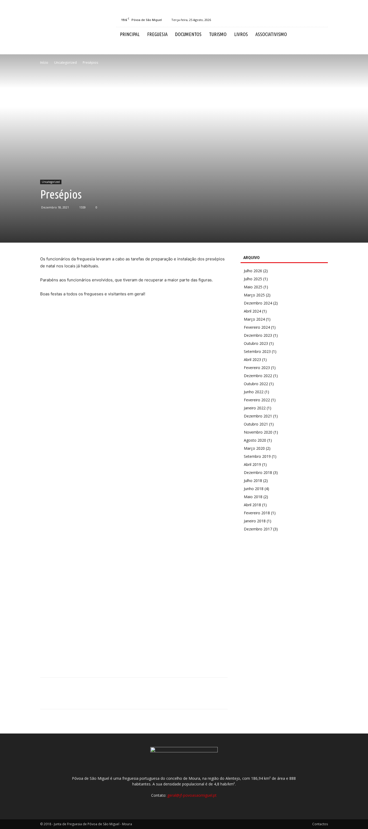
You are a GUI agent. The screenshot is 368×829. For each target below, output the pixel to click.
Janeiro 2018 (255, 520)
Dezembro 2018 (258, 472)
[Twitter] (58, 698)
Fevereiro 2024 (257, 327)
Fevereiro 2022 (257, 399)
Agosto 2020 (255, 440)
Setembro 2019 (257, 456)
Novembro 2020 (258, 432)
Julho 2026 (253, 270)
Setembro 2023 (257, 351)
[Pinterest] (70, 698)
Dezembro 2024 (258, 303)
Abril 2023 (252, 359)
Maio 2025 (253, 286)
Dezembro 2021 (258, 416)
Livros (241, 34)
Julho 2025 (253, 278)
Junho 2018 (253, 488)
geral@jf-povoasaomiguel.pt (192, 795)
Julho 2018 (253, 480)
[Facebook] (324, 20)
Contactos (320, 824)
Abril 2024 (252, 311)
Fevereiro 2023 (257, 367)
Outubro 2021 (256, 424)
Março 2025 (254, 294)
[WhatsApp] (82, 698)
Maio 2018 (253, 496)
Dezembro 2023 (258, 335)
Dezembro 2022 (258, 375)
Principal (130, 34)
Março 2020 (254, 448)
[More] (95, 698)
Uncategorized (65, 62)
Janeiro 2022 (255, 407)
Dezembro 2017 (258, 529)
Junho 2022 (253, 391)
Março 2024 (254, 319)
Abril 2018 (252, 504)
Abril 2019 (252, 464)
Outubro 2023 (256, 343)
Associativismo (271, 34)
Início (44, 62)
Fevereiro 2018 (257, 512)
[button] (321, 34)
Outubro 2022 (256, 383)
